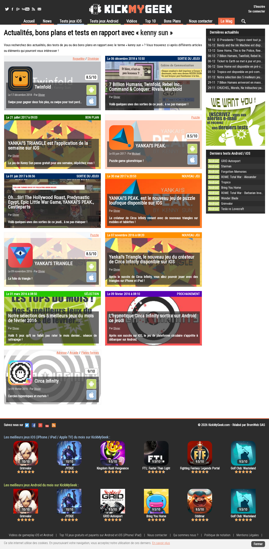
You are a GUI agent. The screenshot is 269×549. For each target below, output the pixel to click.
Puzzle (195, 117)
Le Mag (226, 21)
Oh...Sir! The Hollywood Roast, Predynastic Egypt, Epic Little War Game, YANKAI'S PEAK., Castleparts (51, 202)
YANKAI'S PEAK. (151, 145)
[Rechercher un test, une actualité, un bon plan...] (244, 21)
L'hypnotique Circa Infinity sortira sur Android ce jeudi (153, 318)
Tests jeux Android (104, 21)
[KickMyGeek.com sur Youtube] (47, 425)
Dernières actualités (224, 32)
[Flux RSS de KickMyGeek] (33, 9)
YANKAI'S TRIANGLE (54, 263)
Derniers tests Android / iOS (230, 153)
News (47, 21)
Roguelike (79, 59)
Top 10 (150, 21)
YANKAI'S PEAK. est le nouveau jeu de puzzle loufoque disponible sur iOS (152, 200)
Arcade (74, 353)
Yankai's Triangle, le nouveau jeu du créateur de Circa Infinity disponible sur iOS (151, 259)
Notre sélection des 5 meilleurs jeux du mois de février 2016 (51, 318)
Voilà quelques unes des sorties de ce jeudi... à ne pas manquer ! (148, 104)
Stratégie (93, 59)
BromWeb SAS (256, 425)
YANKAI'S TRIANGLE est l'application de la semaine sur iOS (48, 145)
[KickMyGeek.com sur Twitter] (27, 425)
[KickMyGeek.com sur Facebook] (33, 425)
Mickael (136, 153)
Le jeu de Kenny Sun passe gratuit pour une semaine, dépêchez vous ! (51, 163)
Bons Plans (172, 21)
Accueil (29, 21)
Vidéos (131, 21)
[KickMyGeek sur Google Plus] (18, 9)
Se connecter (256, 11)
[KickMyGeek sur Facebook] (12, 9)
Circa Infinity (47, 381)
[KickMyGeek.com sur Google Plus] (40, 425)
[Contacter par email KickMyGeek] (39, 9)
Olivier (41, 94)
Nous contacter (200, 21)
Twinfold (43, 87)
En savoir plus (161, 543)
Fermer (258, 544)
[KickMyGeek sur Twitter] (7, 9)
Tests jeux (71, 21)
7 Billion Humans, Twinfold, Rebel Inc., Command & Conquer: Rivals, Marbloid (145, 87)
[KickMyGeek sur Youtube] (26, 9)
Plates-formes (90, 353)
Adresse (62, 353)
